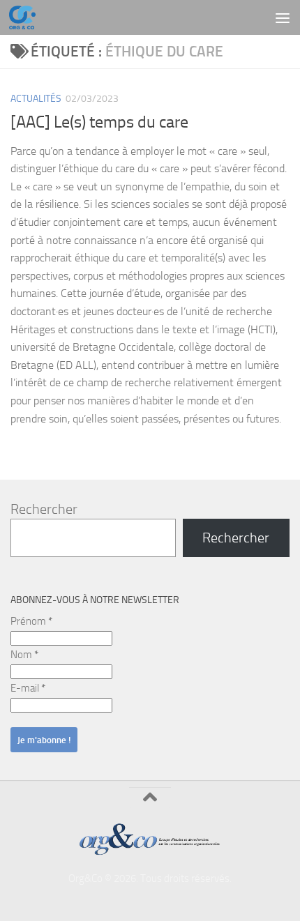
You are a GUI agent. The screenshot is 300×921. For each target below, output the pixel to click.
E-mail (27, 688)
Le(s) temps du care (121, 122)
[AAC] (32, 122)
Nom (24, 654)
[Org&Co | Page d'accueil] (27, 17)
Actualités (35, 99)
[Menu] (282, 17)
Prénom (31, 621)
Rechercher (43, 509)
